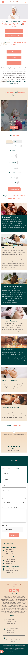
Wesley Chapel (14, 63)
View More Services (14, 189)
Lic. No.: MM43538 (11, 642)
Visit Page (14, 127)
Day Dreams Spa (18, 651)
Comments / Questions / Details (9, 507)
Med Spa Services (18, 141)
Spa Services (9, 142)
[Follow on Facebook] (10, 590)
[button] (2, 651)
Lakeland (14, 57)
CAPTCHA (4, 525)
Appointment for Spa (14, 31)
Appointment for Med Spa (14, 35)
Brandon (14, 51)
